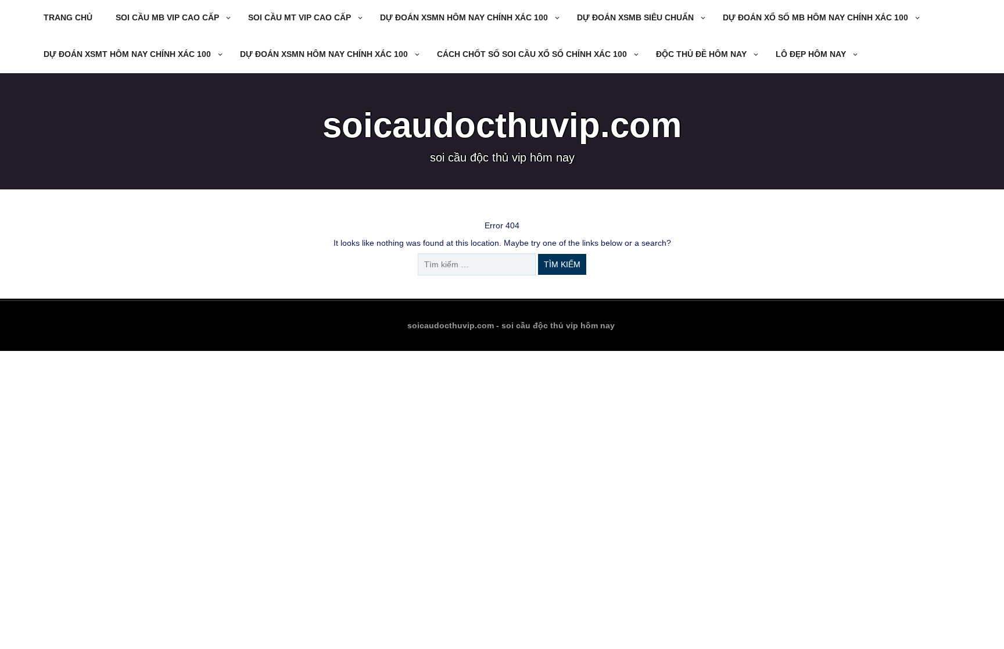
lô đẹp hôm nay (811, 54)
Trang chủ (68, 17)
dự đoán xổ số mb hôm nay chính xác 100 (815, 17)
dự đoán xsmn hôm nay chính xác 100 (464, 17)
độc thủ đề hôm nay (701, 54)
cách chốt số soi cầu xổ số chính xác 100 (532, 54)
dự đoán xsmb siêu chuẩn (635, 17)
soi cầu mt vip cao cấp (299, 17)
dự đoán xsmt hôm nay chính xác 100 (127, 54)
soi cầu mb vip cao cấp (167, 17)
